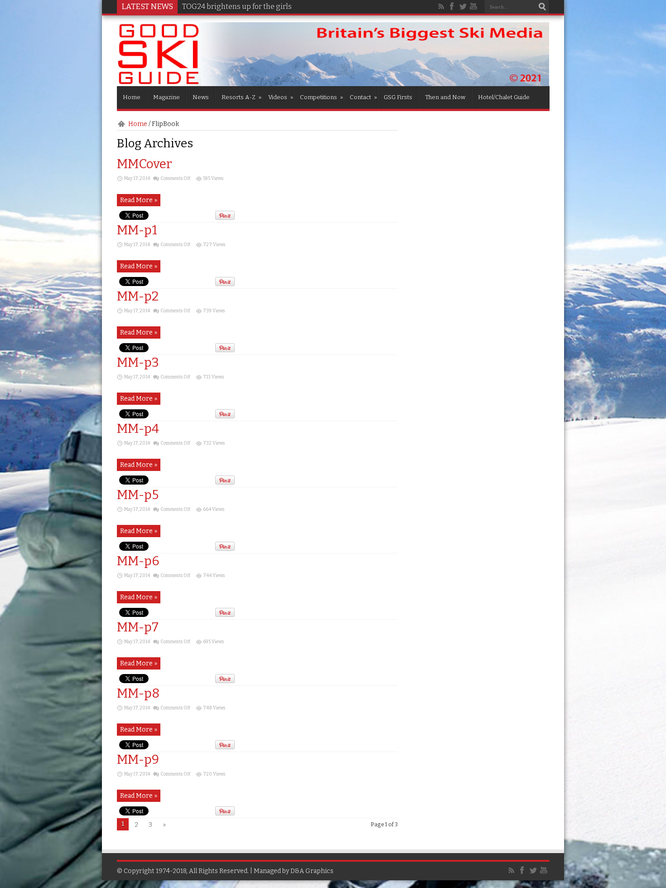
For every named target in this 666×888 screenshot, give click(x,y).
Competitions (321, 97)
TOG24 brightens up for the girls (237, 6)
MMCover (144, 163)
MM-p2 (138, 296)
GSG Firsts (398, 97)
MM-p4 (138, 428)
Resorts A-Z (241, 97)
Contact (363, 97)
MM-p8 (138, 693)
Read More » (138, 200)
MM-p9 (138, 759)
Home (131, 97)
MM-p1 (137, 230)
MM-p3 (138, 362)
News (201, 97)
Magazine (166, 97)
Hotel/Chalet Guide (504, 97)
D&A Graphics (311, 871)
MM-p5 (138, 494)
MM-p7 (138, 627)
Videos (280, 97)
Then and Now (445, 97)
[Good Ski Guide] (333, 83)
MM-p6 (138, 560)
